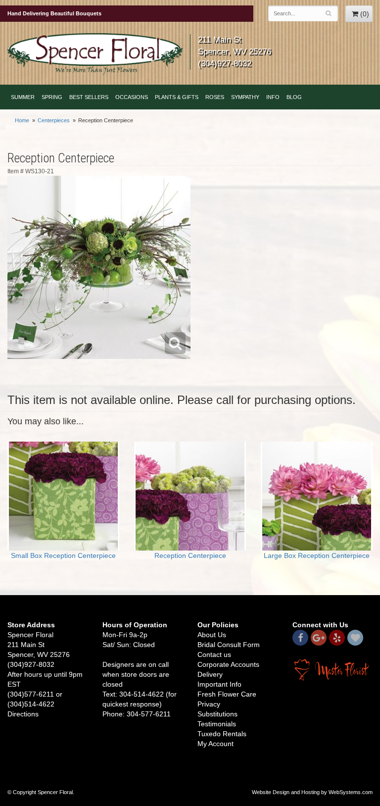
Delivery (210, 674)
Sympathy (245, 97)
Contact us (214, 654)
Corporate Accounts (228, 664)
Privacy (208, 704)
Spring (52, 97)
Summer (23, 97)
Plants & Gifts (176, 97)
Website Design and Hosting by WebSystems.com (312, 792)
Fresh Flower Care (226, 694)
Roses (214, 97)
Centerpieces (54, 120)
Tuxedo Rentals (221, 734)
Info (273, 97)
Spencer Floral (95, 54)
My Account (215, 744)
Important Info (219, 684)
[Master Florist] (332, 669)
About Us (211, 635)
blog (294, 97)
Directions (23, 714)
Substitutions (217, 714)
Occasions (131, 97)
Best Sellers (88, 97)
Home (22, 120)
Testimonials (216, 724)
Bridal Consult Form (228, 645)
